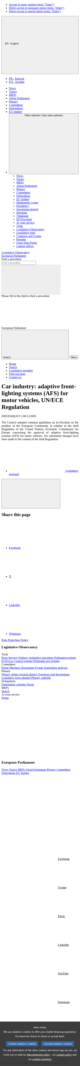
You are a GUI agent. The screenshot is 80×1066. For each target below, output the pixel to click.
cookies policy (64, 1054)
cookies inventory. (42, 1059)
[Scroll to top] (30, 493)
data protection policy (38, 1054)
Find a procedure (11, 259)
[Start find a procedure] (30, 279)
